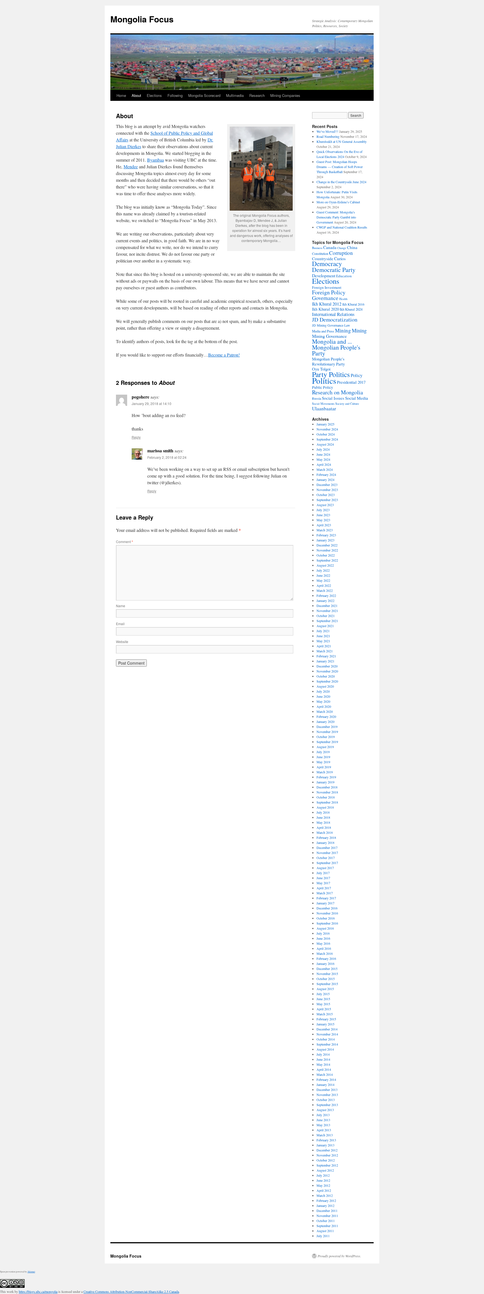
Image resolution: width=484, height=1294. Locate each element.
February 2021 (326, 656)
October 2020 (326, 676)
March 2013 (325, 1135)
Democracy (327, 263)
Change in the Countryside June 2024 (341, 182)
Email (120, 623)
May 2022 (323, 580)
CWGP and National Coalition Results (342, 227)
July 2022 (323, 570)
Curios (340, 258)
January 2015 (325, 1024)
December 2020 (327, 666)
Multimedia (235, 95)
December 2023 (327, 484)
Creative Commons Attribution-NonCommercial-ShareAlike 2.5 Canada (131, 1291)
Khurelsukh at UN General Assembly (342, 141)
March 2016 (325, 953)
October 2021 (326, 615)
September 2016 (327, 923)
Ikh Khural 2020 (325, 309)
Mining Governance (329, 336)
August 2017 (325, 867)
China (352, 247)
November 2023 (327, 489)
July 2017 (323, 873)
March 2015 (325, 1014)
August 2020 (325, 686)
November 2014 (327, 1034)
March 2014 (325, 1074)
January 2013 (325, 1145)
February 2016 (326, 958)
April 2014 (324, 1069)
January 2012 (325, 1205)
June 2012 (323, 1180)
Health (343, 299)
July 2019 (323, 752)
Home (121, 95)
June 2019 (323, 757)
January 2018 (325, 842)
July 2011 (323, 1236)
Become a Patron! (224, 355)
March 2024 (325, 469)
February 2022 (326, 595)
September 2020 (327, 681)
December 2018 (327, 787)
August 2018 (325, 807)
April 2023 (324, 525)
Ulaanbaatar (324, 408)
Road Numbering (328, 136)
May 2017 (323, 883)
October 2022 (326, 555)
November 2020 (327, 671)
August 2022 (325, 565)
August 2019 (325, 746)
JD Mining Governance (327, 325)
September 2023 (327, 499)
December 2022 (327, 545)
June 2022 (323, 575)
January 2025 (325, 424)
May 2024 (323, 459)
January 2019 (325, 782)
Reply (136, 437)
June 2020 (323, 696)
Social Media (356, 398)
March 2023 (325, 530)
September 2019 (327, 741)
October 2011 (326, 1220)
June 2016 (323, 938)
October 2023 (326, 494)
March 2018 (325, 832)
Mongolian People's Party (336, 350)
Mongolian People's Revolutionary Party (328, 361)
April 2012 (324, 1190)
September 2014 (327, 1044)
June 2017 (323, 878)
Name (120, 605)
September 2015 (327, 983)
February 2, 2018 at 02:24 (167, 457)
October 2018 (326, 797)
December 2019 (327, 726)
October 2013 (326, 1099)
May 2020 (323, 701)
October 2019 (326, 736)
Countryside (322, 258)
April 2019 (324, 767)
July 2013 (323, 1115)
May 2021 (323, 641)
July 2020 (323, 691)
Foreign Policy (328, 292)
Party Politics (331, 374)
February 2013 (326, 1140)
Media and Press (323, 331)
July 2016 (323, 933)
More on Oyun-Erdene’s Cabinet (338, 202)
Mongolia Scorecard (204, 95)
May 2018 (323, 822)
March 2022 (325, 590)
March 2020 (325, 711)
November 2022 (327, 550)
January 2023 (325, 540)
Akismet (31, 1271)
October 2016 (326, 918)
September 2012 (327, 1165)
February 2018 (326, 837)
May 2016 (323, 943)
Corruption (341, 252)
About (136, 95)
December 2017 (327, 847)
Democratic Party (333, 270)
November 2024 (327, 429)
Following (175, 95)
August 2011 (325, 1230)
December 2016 (327, 908)
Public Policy (322, 387)
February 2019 (326, 777)
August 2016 (325, 928)
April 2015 (324, 1009)
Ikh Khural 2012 (326, 304)
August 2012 (325, 1170)
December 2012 (327, 1150)
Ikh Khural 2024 (351, 309)
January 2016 (325, 963)
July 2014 (323, 1054)
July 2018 (323, 812)
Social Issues (333, 398)
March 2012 (325, 1195)
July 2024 (323, 449)
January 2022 (325, 600)
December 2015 (327, 968)
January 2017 (325, 903)
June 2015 (323, 999)
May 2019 (323, 762)
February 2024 (326, 474)
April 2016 (324, 948)
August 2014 (325, 1049)
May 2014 (323, 1064)
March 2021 (325, 651)
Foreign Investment (326, 287)
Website (122, 641)
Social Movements (323, 404)
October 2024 (326, 434)
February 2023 (326, 535)
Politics (324, 380)
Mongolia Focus (142, 19)
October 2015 (326, 978)
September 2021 (327, 620)
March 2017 (325, 893)
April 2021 (324, 646)
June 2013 (323, 1120)
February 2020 (326, 716)
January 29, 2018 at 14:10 (151, 403)
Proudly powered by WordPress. (339, 1256)
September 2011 (327, 1225)
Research (257, 95)
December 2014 (327, 1029)
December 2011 (327, 1210)
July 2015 (323, 994)
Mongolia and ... (332, 341)
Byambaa (155, 160)
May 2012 (323, 1185)
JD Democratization (334, 319)
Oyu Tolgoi (321, 369)
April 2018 (324, 827)
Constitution (320, 253)
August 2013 (325, 1109)
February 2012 (326, 1200)
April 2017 (324, 888)
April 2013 (324, 1130)
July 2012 (323, 1175)
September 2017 (327, 862)
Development (323, 275)
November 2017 (327, 852)
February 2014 (326, 1079)
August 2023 (325, 504)
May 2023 (323, 520)
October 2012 (326, 1160)
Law (347, 325)
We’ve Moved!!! (327, 131)
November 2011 (327, 1215)
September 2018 (327, 802)
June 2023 (323, 515)
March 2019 (325, 772)
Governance (325, 297)
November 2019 (327, 731)
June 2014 (323, 1059)
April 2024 (324, 464)
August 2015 (325, 988)
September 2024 (327, 439)
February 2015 (326, 1019)
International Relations (333, 314)
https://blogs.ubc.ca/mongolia (38, 1291)
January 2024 (325, 479)
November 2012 (327, 1155)
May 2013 (323, 1125)
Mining (343, 330)
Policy (356, 375)
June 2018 (323, 817)
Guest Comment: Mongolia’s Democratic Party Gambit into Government (336, 217)
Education (344, 275)
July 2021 (323, 631)
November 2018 (327, 792)
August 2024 (325, 444)
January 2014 (325, 1084)
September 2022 (327, 560)
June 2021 (323, 636)
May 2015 (323, 1004)
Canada (329, 247)
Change (341, 248)
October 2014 (326, 1039)
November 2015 (327, 973)
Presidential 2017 (351, 382)
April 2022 (324, 585)
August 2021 (325, 625)
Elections (154, 95)
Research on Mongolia (337, 392)
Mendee (131, 166)
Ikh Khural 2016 (353, 304)
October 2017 (326, 857)
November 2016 (327, 913)
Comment (124, 541)
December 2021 (327, 605)
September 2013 (327, 1104)
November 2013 (327, 1094)
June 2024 (323, 454)
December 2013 (327, 1089)
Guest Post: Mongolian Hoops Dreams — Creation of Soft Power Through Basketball (340, 166)
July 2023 (323, 510)
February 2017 (326, 898)
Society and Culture (347, 404)
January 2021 (325, 661)
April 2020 (324, 706)
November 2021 (327, 610)
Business (317, 248)
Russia (316, 398)
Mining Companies (285, 95)
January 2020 (325, 721)
